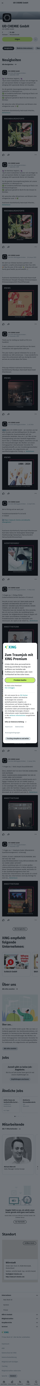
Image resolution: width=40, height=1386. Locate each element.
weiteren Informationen (17, 715)
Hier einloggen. (10, 688)
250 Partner (24, 695)
